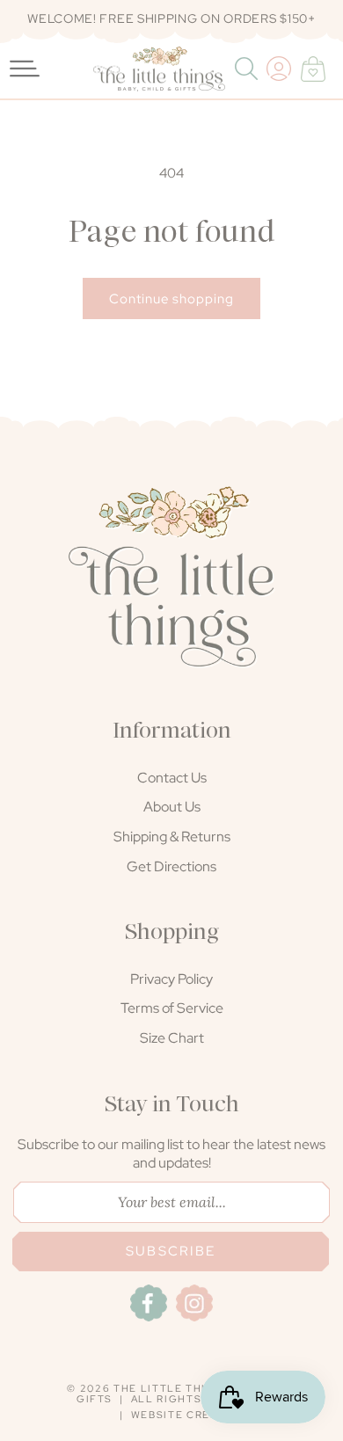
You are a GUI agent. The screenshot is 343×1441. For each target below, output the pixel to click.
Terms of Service (171, 1008)
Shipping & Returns (171, 836)
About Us (172, 806)
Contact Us (172, 777)
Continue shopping (171, 299)
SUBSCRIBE (170, 1251)
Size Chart (172, 1038)
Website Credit (180, 1414)
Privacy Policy (171, 979)
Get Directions (171, 866)
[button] (248, 68)
